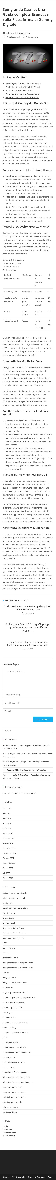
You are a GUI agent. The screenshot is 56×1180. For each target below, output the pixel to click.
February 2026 (8, 838)
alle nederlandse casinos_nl (14, 898)
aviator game (8, 903)
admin (9, 33)
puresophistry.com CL (12, 1042)
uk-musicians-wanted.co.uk (14, 1062)
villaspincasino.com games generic (16, 1077)
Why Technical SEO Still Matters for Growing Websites (24, 770)
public (5, 1037)
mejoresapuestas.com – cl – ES (15, 992)
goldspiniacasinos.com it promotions (18, 967)
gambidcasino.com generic (13, 938)
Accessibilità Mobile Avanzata (19, 90)
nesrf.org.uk (8, 1012)
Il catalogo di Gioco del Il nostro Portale (23, 83)
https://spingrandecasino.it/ (33, 109)
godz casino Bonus (10, 957)
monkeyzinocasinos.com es (14, 1002)
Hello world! (31, 793)
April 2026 (7, 828)
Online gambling (9, 1027)
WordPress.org (9, 1135)
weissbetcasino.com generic (14, 1097)
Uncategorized (13, 37)
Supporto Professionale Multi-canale (22, 97)
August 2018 (8, 878)
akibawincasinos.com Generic (15, 893)
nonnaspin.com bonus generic (15, 1022)
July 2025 (6, 873)
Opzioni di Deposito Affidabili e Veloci (23, 87)
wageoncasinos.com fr (12, 1087)
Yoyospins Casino (10, 1112)
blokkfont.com (9, 913)
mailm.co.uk (8, 987)
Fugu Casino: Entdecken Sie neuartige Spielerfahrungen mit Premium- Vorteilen (28, 643)
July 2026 (6, 813)
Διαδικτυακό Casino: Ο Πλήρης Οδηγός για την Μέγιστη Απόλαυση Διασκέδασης (28, 626)
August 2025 (8, 868)
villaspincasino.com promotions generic (19, 1082)
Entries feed (7, 1129)
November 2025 (9, 853)
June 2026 (7, 818)
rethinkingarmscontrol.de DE (14, 1047)
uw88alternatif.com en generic (15, 1072)
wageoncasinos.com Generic (14, 1092)
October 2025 (8, 858)
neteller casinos (9, 1017)
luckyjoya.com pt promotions (15, 982)
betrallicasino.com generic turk (15, 908)
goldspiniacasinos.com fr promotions (18, 963)
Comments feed (9, 1132)
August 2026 (8, 808)
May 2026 (7, 823)
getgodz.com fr (9, 948)
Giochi (5, 953)
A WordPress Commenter (13, 793)
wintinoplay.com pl (10, 1107)
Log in (5, 1126)
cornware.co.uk (9, 923)
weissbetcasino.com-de (12, 1102)
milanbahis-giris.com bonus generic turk (19, 997)
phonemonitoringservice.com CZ (16, 1032)
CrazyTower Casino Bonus (13, 928)
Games (5, 943)
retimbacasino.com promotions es (17, 1052)
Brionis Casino (8, 918)
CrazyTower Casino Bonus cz (14, 933)
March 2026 (7, 833)
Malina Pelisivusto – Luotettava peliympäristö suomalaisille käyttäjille (27, 608)
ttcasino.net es (9, 1057)
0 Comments (32, 37)
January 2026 (8, 843)
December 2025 (9, 848)
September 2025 (9, 863)
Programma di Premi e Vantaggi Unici (23, 94)
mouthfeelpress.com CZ (12, 1007)
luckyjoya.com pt (10, 977)
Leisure (6, 972)
